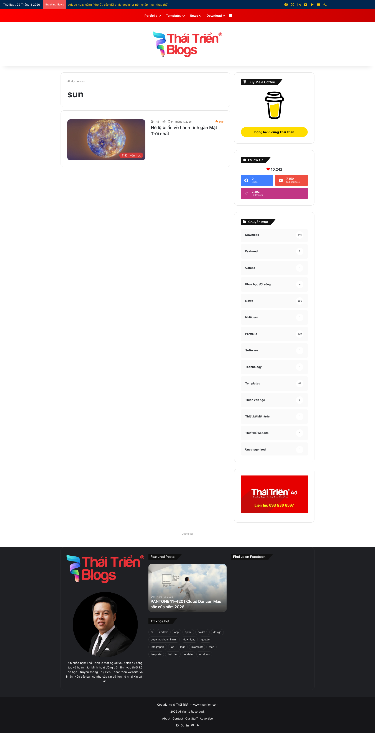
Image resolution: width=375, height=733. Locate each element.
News (194, 15)
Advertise (206, 718)
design (217, 632)
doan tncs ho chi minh (164, 639)
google (205, 639)
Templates (173, 15)
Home (74, 81)
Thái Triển (160, 121)
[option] (180, 588)
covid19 (202, 632)
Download (214, 15)
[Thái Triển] (187, 44)
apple (188, 632)
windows (204, 654)
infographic (157, 646)
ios (172, 646)
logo (182, 646)
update (188, 654)
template (156, 654)
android (163, 632)
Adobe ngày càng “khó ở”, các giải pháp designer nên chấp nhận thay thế (118, 4)
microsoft (197, 646)
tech (211, 646)
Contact (178, 718)
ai (152, 632)
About (166, 718)
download (189, 639)
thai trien (173, 654)
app (176, 632)
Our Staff (191, 718)
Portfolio (151, 15)
